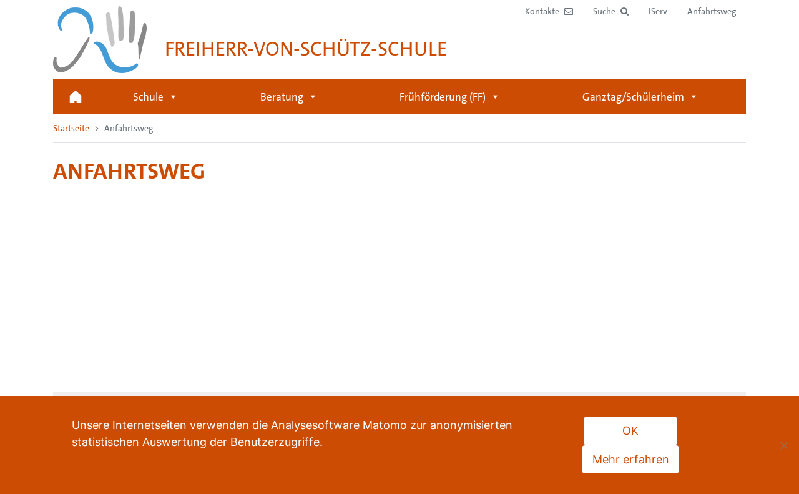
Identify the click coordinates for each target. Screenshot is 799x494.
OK (630, 430)
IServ (658, 11)
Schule (148, 97)
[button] (611, 11)
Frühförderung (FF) (443, 97)
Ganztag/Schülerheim (633, 97)
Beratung (281, 97)
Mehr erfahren (630, 459)
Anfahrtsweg (711, 11)
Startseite (75, 96)
